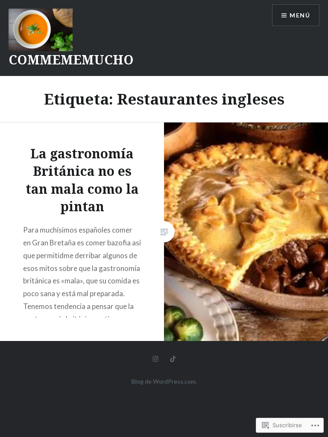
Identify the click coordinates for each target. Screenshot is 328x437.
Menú (300, 15)
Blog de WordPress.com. (164, 381)
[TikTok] (173, 358)
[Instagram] (155, 358)
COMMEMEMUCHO (71, 59)
